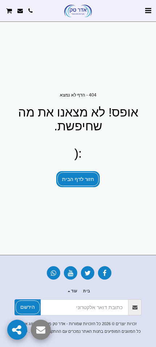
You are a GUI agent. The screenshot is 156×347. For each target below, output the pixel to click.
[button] (148, 10)
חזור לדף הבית (78, 179)
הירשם (27, 307)
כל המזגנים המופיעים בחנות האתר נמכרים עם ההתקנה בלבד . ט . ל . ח (80, 331)
